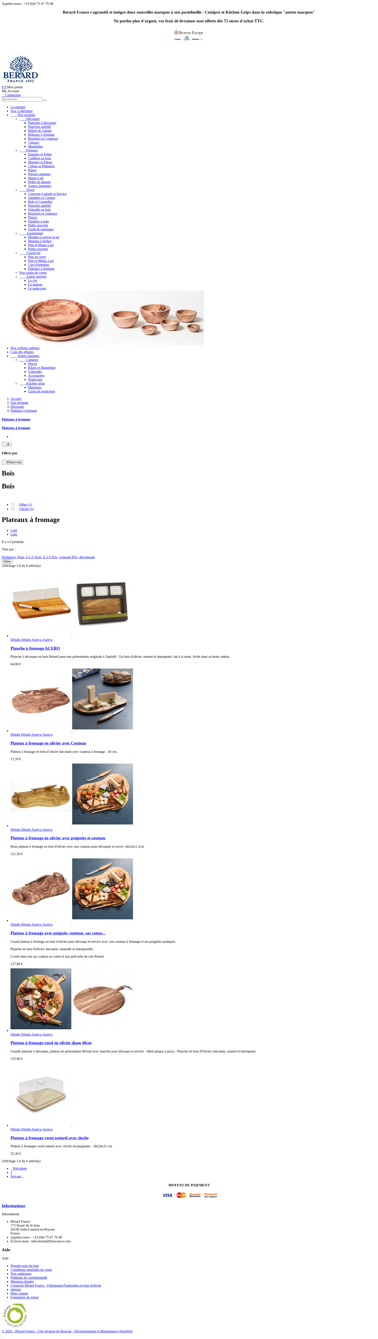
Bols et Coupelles (40, 201)
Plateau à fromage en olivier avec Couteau (48, 743)
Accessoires (36, 375)
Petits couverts (38, 225)
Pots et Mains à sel (41, 245)
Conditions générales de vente (31, 1270)
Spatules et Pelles (40, 154)
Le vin (32, 280)
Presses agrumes (39, 174)
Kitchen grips (32, 383)
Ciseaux (33, 142)
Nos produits (22, 115)
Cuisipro (28, 360)
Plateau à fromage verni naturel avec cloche (49, 1138)
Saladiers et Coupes (41, 198)
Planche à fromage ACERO (35, 648)
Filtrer (7, 561)
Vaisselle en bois (39, 209)
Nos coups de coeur (33, 272)
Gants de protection (41, 391)
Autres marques (24, 356)
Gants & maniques (41, 229)
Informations (13, 1205)
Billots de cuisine (40, 131)
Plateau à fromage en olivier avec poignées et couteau (57, 838)
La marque (17, 107)
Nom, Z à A (43, 557)
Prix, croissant (62, 557)
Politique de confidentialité (28, 1277)
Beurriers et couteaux (42, 213)
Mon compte (19, 1293)
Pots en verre (37, 257)
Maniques (35, 387)
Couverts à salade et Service (47, 194)
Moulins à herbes (40, 241)
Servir (27, 190)
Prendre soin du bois (24, 1266)
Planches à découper (42, 123)
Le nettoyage (37, 288)
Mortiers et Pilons (40, 162)
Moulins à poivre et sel (43, 237)
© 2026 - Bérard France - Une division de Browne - (38, 1331)
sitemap (15, 1289)
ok (7, 444)
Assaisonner (31, 233)
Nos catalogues (21, 1273)
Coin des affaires (22, 352)
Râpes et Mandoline (42, 368)
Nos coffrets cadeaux (25, 348)
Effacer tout (12, 462)
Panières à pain (38, 221)
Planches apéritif (39, 127)
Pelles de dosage (39, 182)
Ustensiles (35, 371)
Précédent (18, 1168)
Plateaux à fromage (41, 134)
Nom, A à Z (25, 557)
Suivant (17, 1176)
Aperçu (41, 640)
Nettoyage (35, 379)
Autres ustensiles (39, 186)
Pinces (32, 217)
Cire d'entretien (38, 265)
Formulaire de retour (24, 1297)
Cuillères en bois (39, 158)
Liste (13, 534)
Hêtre (25, 504)
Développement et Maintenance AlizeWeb (103, 1331)
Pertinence (9, 557)
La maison (35, 284)
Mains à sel (36, 178)
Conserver (29, 253)
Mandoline (35, 146)
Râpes (32, 170)
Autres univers (32, 276)
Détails (20, 640)
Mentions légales (22, 1281)
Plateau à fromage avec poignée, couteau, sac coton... (57, 933)
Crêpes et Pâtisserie (41, 166)
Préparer (28, 150)
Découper (29, 119)
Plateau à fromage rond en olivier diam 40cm (51, 1042)
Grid (13, 530)
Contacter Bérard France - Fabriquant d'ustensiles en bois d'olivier (55, 1285)
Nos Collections (21, 111)
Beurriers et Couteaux (43, 138)
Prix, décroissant (83, 557)
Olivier (26, 509)
